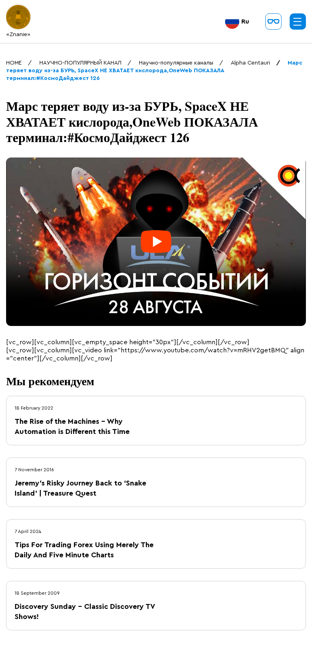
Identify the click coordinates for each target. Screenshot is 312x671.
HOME (14, 63)
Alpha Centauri (250, 63)
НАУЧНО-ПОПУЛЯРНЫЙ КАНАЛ (80, 63)
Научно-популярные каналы (176, 63)
